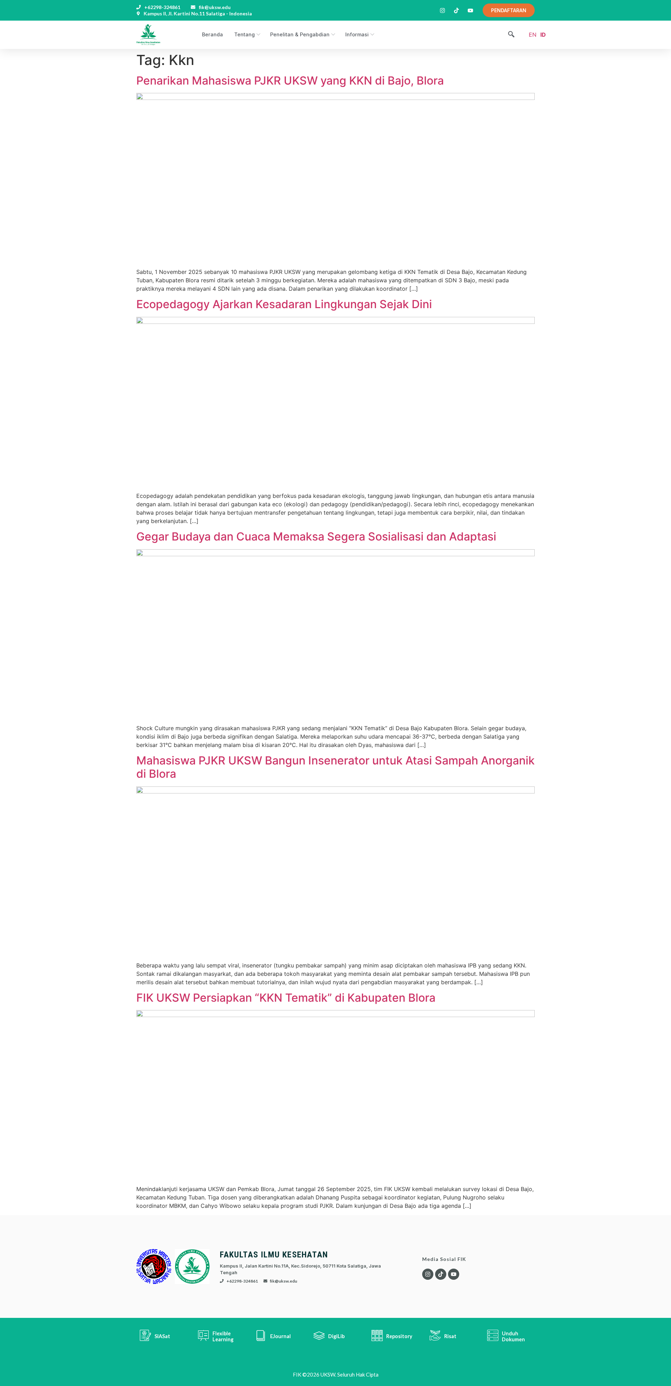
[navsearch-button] (511, 34)
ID (543, 34)
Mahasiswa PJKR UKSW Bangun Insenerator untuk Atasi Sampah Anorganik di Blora (335, 767)
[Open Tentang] (258, 34)
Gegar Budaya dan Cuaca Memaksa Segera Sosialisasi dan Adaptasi (316, 536)
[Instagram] (427, 1274)
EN (532, 34)
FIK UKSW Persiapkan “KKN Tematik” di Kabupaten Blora (285, 997)
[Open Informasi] (371, 34)
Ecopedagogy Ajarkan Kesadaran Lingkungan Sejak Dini (284, 304)
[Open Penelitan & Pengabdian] (332, 34)
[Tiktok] (440, 1274)
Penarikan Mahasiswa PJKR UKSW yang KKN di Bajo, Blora (290, 80)
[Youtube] (453, 1274)
